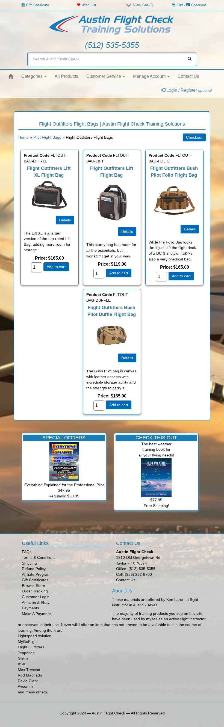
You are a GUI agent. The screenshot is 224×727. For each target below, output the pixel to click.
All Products (66, 76)
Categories (32, 76)
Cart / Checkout (190, 5)
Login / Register (188, 90)
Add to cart (56, 267)
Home (23, 137)
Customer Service (104, 76)
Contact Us (188, 76)
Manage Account (150, 76)
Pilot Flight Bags (47, 137)
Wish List (88, 5)
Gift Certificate (37, 5)
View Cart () (143, 5)
